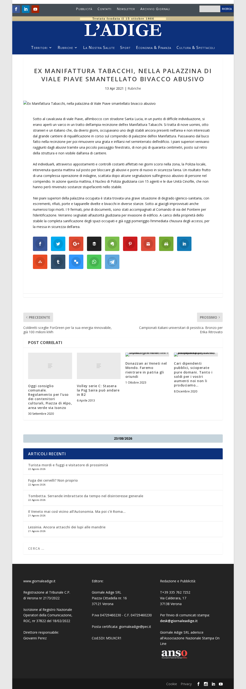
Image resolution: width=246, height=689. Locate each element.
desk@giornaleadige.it (179, 621)
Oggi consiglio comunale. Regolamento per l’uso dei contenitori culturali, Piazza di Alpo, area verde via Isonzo (50, 397)
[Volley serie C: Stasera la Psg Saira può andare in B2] (99, 366)
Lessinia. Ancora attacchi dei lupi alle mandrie (66, 527)
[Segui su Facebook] (16, 9)
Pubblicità (84, 9)
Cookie (171, 684)
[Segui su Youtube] (35, 9)
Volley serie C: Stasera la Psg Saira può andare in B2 (98, 390)
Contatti (104, 9)
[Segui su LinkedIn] (26, 9)
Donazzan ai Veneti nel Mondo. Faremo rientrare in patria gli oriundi (146, 370)
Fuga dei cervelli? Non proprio (53, 480)
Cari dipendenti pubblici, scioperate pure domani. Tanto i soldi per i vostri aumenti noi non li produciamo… (193, 374)
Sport (125, 48)
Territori (39, 48)
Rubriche (65, 48)
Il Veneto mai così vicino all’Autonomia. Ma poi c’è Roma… (77, 511)
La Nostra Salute (99, 48)
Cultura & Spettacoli (196, 48)
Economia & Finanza (153, 48)
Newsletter (126, 9)
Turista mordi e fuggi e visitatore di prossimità (68, 465)
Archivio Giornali (155, 9)
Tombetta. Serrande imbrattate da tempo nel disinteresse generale (85, 496)
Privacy (186, 684)
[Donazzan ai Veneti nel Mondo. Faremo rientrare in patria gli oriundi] (147, 354)
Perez (42, 638)
